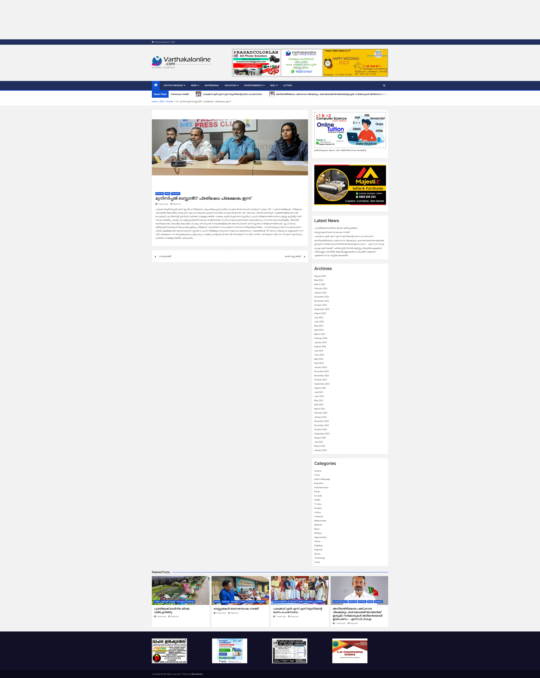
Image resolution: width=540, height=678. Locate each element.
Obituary (318, 533)
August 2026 (320, 276)
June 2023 (319, 396)
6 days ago (161, 616)
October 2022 (320, 429)
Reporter (177, 204)
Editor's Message (322, 479)
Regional (318, 549)
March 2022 (319, 446)
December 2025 (321, 296)
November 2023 (321, 375)
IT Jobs (317, 504)
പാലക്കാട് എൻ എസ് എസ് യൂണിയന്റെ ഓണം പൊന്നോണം (344, 236)
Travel (317, 562)
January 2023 (320, 417)
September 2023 (321, 384)
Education (230, 85)
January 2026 (320, 292)
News (194, 85)
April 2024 (318, 363)
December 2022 (321, 421)
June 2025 (319, 321)
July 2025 (318, 317)
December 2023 (321, 371)
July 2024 (318, 350)
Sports (317, 554)
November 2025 (321, 301)
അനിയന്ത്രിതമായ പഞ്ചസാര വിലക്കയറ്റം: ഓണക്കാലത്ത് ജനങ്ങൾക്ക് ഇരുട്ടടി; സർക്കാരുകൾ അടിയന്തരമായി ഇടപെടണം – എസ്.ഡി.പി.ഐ (357, 614)
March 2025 (319, 334)
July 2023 (318, 392)
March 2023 (319, 409)
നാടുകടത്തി (165, 256)
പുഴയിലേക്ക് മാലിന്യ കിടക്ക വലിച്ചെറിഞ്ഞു (335, 228)
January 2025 (320, 342)
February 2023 (320, 413)
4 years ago (163, 204)
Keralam (159, 194)
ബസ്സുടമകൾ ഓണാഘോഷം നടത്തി (332, 232)
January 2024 (320, 367)
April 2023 (318, 404)
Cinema (317, 471)
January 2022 (320, 450)
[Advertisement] (84, 19)
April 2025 (318, 330)
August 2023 (320, 388)
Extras (317, 491)
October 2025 (320, 305)
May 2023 (318, 400)
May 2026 (318, 280)
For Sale (318, 496)
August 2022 (320, 437)
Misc (272, 85)
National (318, 525)
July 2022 (318, 442)
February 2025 (320, 338)
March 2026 (319, 284)
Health (317, 500)
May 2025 (318, 326)
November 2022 (321, 425)
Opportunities (320, 537)
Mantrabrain (197, 674)
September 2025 (321, 309)
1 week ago (281, 616)
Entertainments (253, 85)
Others (317, 541)
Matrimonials (320, 520)
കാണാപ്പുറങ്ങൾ (293, 256)
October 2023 (320, 379)
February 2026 (320, 288)
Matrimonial (212, 85)
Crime (317, 475)
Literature (318, 516)
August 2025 (320, 313)
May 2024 (318, 359)
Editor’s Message (173, 85)
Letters (287, 85)
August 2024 (320, 346)
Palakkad (176, 194)
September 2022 (321, 433)
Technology (319, 558)
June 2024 (319, 355)
